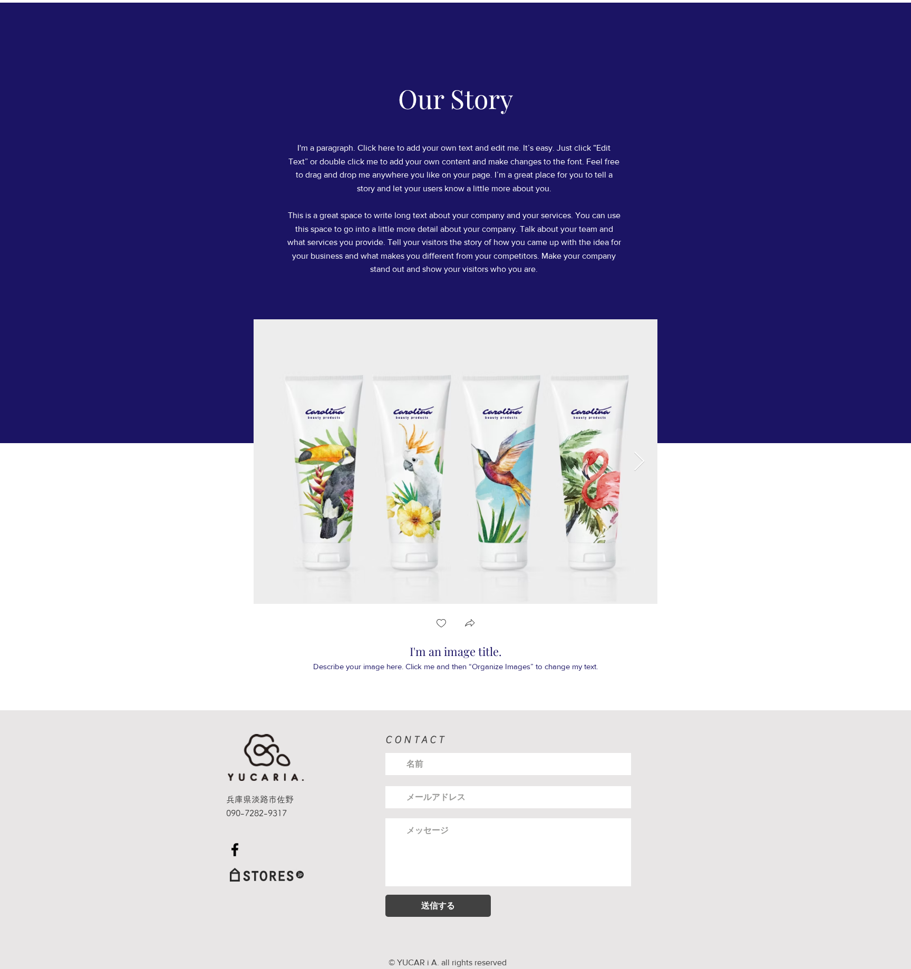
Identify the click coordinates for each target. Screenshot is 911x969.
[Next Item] (639, 462)
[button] (469, 624)
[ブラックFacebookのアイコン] (235, 849)
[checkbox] (441, 624)
